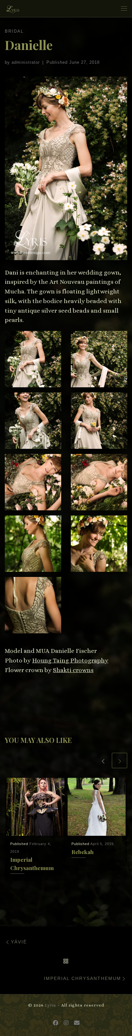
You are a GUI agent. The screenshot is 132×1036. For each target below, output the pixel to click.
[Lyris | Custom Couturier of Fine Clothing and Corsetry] (13, 8)
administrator (26, 62)
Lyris (50, 1005)
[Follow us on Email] (76, 1023)
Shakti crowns (73, 670)
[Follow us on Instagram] (66, 1023)
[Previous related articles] (103, 760)
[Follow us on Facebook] (55, 1023)
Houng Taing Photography (70, 660)
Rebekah (82, 851)
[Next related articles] (119, 760)
